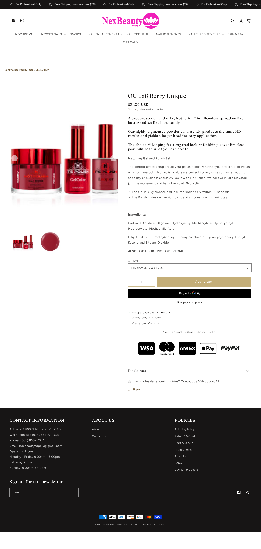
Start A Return (184, 443)
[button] (26, 34)
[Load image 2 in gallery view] (50, 241)
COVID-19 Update (186, 469)
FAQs (178, 463)
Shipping (133, 109)
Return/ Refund (185, 436)
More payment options (190, 302)
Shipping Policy (185, 429)
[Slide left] (14, 158)
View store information (147, 323)
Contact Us (99, 436)
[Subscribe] (74, 492)
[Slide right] (113, 158)
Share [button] (136, 389)
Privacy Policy (183, 449)
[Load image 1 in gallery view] (23, 241)
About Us (98, 429)
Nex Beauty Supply (113, 524)
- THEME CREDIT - (133, 524)
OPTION (133, 260)
